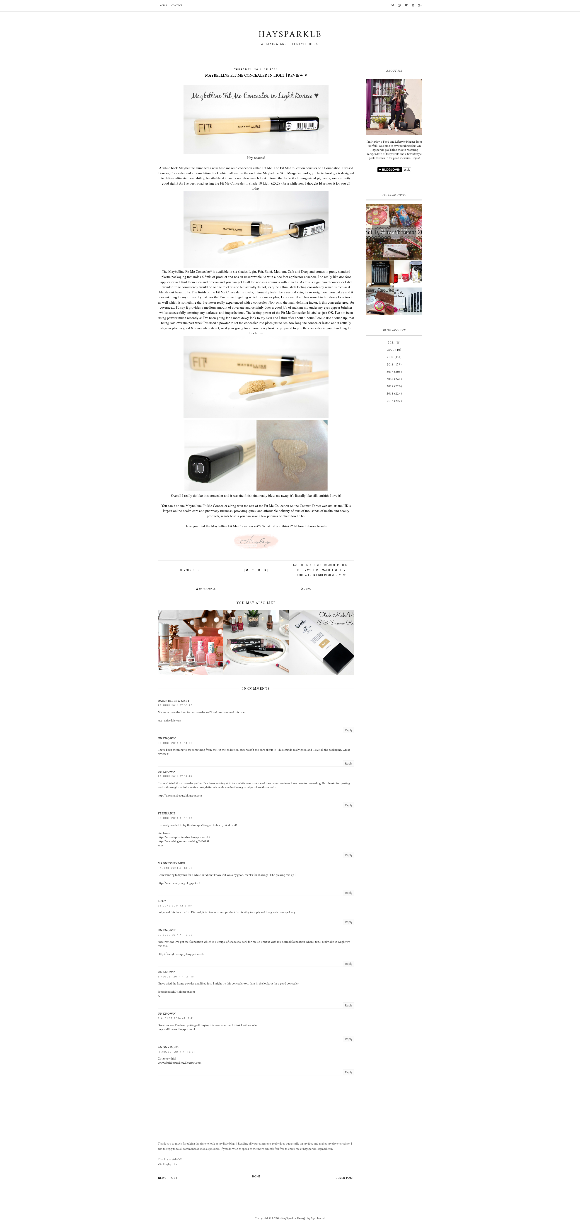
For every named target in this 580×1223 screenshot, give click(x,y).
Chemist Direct (310, 505)
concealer (331, 565)
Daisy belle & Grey (173, 701)
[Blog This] (265, 570)
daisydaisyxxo (172, 721)
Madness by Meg (171, 863)
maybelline (312, 570)
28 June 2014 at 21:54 (175, 905)
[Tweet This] (247, 570)
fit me (345, 565)
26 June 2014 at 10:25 (175, 705)
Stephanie (167, 813)
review (341, 575)
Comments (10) (190, 570)
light (299, 570)
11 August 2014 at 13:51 (176, 1051)
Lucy (162, 901)
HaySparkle (288, 1218)
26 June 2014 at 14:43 (175, 776)
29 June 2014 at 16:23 (175, 934)
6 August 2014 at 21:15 (176, 976)
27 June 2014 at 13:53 (175, 868)
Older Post (345, 1177)
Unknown (167, 738)
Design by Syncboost (311, 1218)
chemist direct (312, 565)
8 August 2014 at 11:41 (176, 1018)
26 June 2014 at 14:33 (175, 743)
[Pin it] (259, 570)
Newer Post (167, 1177)
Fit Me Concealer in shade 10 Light (245, 183)
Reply (348, 730)
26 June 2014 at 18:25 (175, 818)
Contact (177, 5)
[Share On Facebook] (253, 570)
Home (163, 5)
